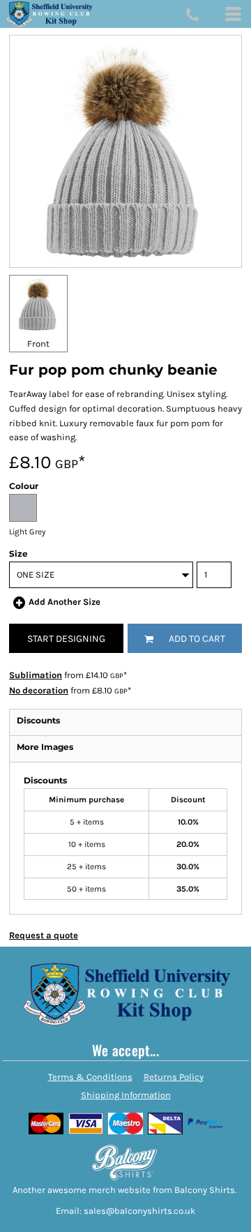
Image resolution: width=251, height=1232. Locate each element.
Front (38, 343)
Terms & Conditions (90, 1077)
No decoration (38, 690)
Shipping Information (126, 1095)
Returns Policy (174, 1077)
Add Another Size (64, 601)
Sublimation (35, 675)
